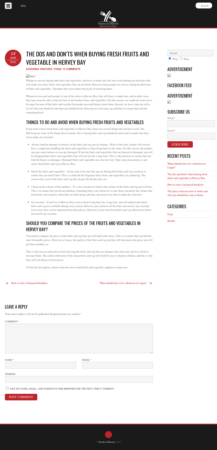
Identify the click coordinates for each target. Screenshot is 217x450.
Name (9, 359)
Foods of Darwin (107, 441)
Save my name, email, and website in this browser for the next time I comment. (62, 388)
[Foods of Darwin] (108, 25)
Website (10, 374)
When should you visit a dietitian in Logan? (126, 283)
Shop (186, 59)
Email (87, 359)
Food (57, 69)
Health (171, 221)
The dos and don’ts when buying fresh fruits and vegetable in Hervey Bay (87, 57)
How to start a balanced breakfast (26, 283)
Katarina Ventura (39, 69)
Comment (12, 321)
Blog (175, 59)
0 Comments (71, 69)
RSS (23, 6)
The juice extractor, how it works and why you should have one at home (187, 193)
